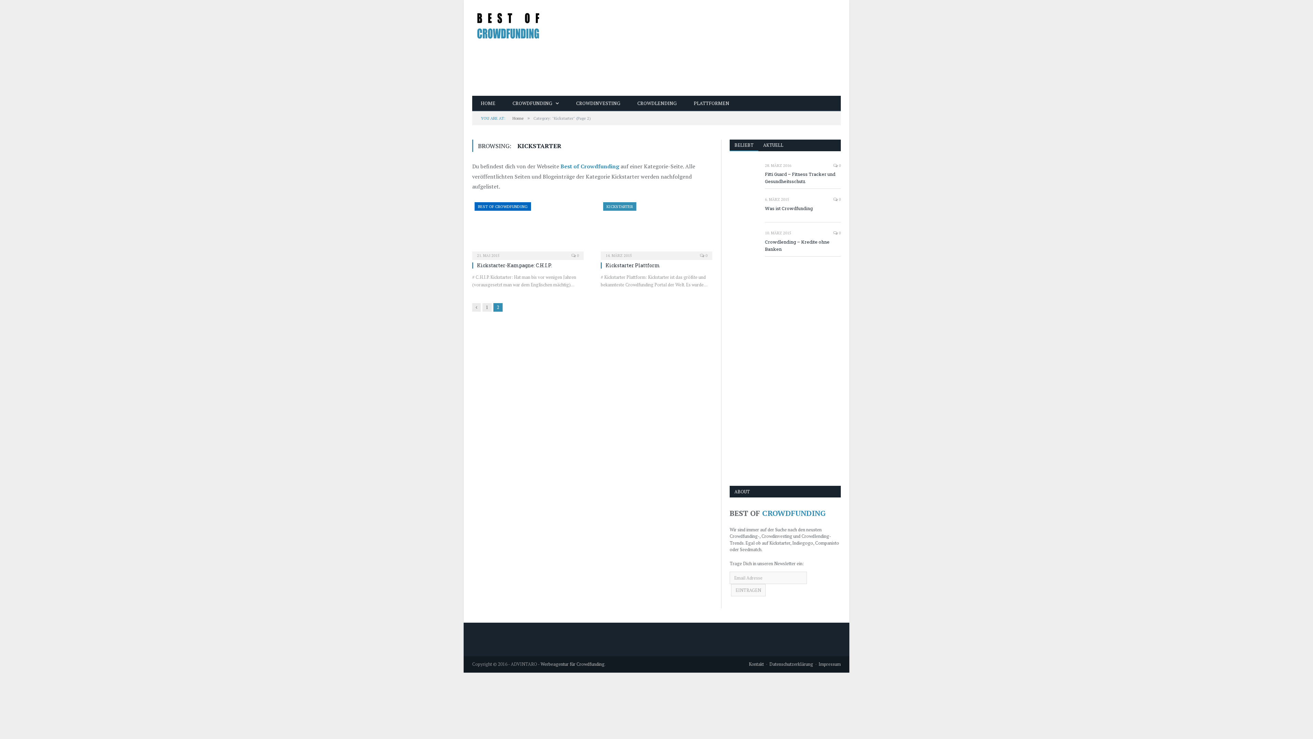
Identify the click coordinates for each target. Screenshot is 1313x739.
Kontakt (756, 664)
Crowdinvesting (598, 103)
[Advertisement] (716, 48)
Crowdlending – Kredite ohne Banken (797, 245)
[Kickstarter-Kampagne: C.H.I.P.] (528, 229)
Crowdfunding (532, 103)
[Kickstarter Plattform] (656, 229)
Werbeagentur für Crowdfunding (573, 664)
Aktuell (773, 145)
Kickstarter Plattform (633, 265)
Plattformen (711, 103)
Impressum (830, 664)
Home (488, 103)
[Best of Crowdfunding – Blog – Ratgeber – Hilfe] (508, 23)
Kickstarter (620, 206)
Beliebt (744, 145)
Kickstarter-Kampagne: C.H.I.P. (514, 265)
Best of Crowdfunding (589, 166)
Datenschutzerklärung (791, 664)
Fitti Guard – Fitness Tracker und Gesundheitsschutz (800, 177)
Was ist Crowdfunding (789, 208)
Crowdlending (657, 103)
